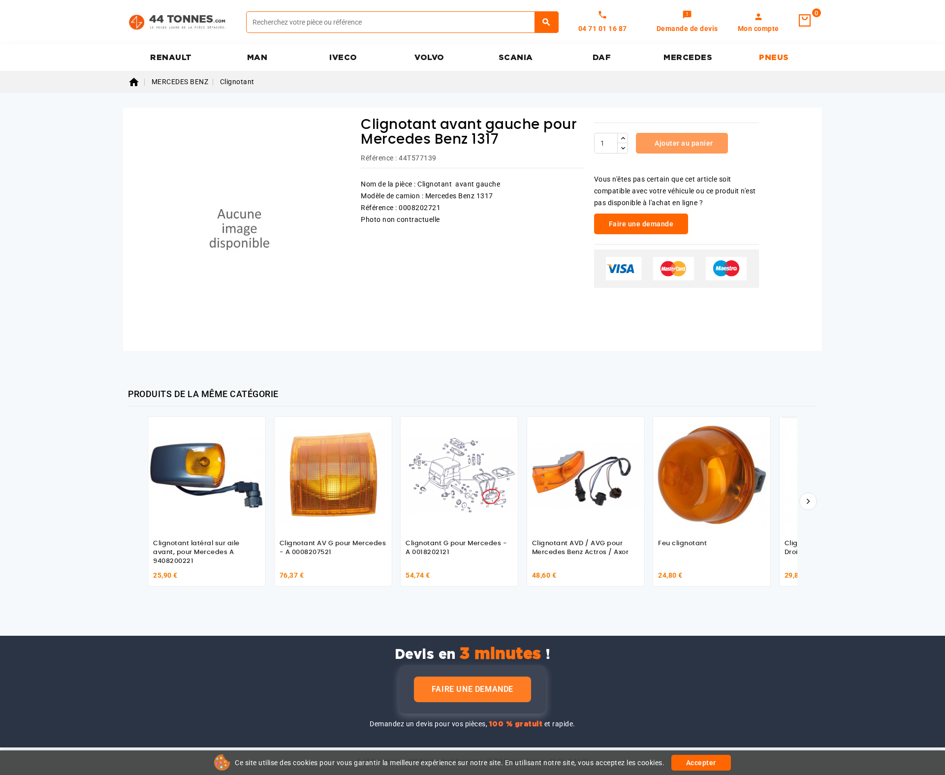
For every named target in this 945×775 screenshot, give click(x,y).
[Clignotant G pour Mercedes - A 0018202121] (459, 475)
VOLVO (429, 58)
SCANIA (516, 58)
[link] (687, 22)
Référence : (379, 158)
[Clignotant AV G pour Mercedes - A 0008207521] (333, 475)
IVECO (343, 58)
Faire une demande (472, 689)
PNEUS (774, 58)
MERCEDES (687, 58)
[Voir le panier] (805, 20)
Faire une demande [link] (641, 224)
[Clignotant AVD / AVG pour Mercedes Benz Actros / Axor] (586, 475)
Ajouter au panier (683, 143)
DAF (602, 58)
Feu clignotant (682, 543)
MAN (257, 58)
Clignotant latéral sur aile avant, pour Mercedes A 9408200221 (196, 552)
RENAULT (171, 58)
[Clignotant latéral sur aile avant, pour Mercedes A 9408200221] (207, 475)
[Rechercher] (547, 22)
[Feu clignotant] (712, 475)
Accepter (701, 763)
